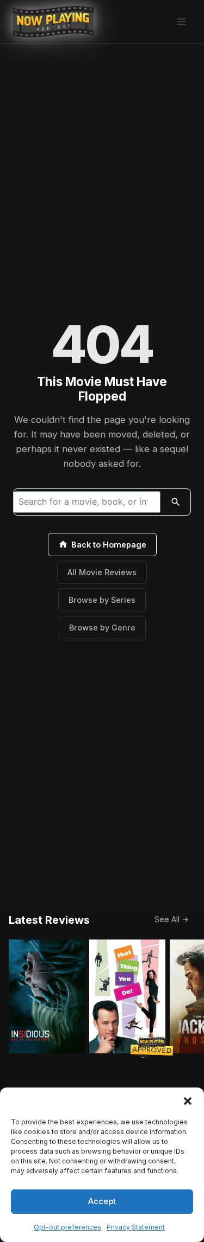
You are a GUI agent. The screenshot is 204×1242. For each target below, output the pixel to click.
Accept (102, 1201)
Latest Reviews (49, 919)
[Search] (175, 502)
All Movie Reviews (102, 572)
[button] (187, 1101)
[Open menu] (181, 21)
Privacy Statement (136, 1227)
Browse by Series (102, 599)
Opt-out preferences (67, 1227)
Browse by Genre (102, 627)
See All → (171, 919)
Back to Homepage (108, 544)
